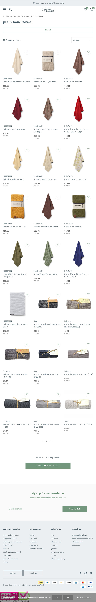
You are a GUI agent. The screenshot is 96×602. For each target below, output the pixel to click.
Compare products (37, 549)
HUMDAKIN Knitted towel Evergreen (14, 275)
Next (53, 441)
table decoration (57, 552)
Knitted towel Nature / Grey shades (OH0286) (77, 325)
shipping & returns (10, 538)
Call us (13, 573)
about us (6, 549)
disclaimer (7, 555)
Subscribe (74, 509)
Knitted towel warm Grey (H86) (78, 374)
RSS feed (40, 585)
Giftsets (54, 549)
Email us (33, 573)
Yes (57, 598)
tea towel (54, 538)
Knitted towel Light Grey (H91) (78, 424)
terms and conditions (11, 535)
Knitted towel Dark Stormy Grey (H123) (46, 375)
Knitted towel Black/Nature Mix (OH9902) (48, 325)
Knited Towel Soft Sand (13, 179)
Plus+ (34, 585)
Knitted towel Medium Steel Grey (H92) (46, 425)
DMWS (28, 585)
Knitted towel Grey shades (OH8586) (15, 375)
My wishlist (34, 545)
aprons (53, 555)
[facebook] (80, 573)
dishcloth (54, 545)
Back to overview (9, 16)
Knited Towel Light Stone (45, 82)
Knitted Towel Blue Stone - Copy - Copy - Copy (76, 130)
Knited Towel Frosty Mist (75, 179)
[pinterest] (91, 573)
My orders (33, 538)
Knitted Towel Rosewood (14, 129)
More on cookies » (84, 598)
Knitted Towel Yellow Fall (14, 227)
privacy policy (8, 545)
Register (33, 535)
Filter (48, 30)
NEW (52, 535)
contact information (10, 559)
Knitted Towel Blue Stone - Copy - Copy (76, 275)
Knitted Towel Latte (73, 82)
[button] (5, 9)
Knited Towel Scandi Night (45, 274)
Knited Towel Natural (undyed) (16, 82)
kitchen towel (23, 16)
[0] (91, 9)
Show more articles (47, 466)
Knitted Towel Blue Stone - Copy (15, 325)
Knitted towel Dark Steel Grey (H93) (16, 425)
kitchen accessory (58, 559)
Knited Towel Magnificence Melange (46, 130)
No (68, 598)
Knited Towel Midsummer (45, 179)
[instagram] (85, 573)
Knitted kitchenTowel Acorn (46, 227)
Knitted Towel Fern (72, 227)
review (5, 562)
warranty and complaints (12, 542)
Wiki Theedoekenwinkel (12, 552)
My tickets (33, 542)
